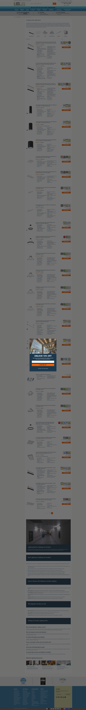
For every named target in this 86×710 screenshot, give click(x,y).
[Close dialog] (55, 339)
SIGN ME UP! (43, 365)
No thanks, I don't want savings (43, 368)
